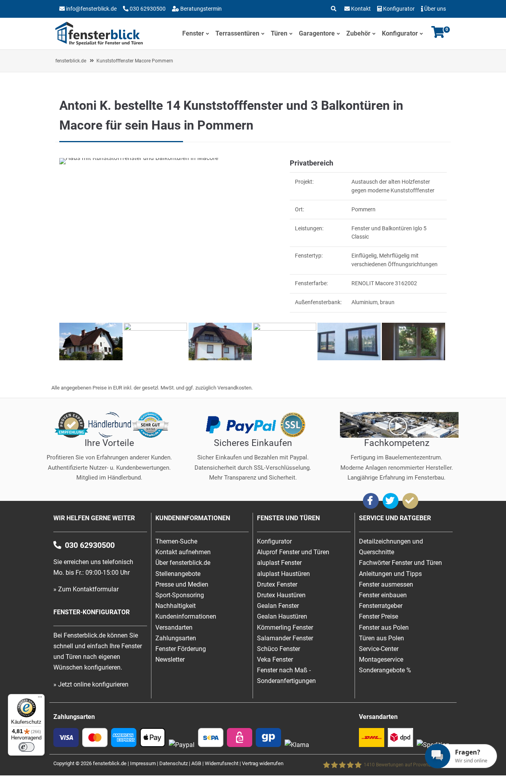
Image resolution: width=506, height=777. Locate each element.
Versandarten (174, 627)
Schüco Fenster (278, 649)
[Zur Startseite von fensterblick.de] (99, 43)
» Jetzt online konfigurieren (90, 684)
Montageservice (381, 659)
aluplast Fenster (279, 562)
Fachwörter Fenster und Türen (400, 562)
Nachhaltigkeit (175, 606)
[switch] (26, 747)
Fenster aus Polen (384, 627)
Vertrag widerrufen (262, 763)
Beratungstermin (200, 9)
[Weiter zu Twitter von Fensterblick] (390, 501)
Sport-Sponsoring (179, 595)
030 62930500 (147, 9)
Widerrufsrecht (221, 763)
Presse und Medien (181, 584)
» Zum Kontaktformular (86, 589)
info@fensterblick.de (91, 9)
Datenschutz (173, 763)
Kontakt (361, 9)
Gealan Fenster (278, 606)
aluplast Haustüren (283, 574)
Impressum (143, 763)
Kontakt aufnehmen (183, 552)
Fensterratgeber (380, 606)
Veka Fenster (275, 659)
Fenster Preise (378, 616)
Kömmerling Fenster (285, 627)
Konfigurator (399, 9)
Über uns (435, 9)
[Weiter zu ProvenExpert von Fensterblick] (410, 501)
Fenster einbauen (383, 595)
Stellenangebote (177, 574)
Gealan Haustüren (282, 616)
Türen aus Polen (381, 638)
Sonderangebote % (385, 670)
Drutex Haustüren (281, 595)
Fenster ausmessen (386, 584)
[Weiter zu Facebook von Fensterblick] (371, 501)
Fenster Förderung (180, 649)
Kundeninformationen (185, 616)
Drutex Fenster (277, 584)
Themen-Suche (176, 541)
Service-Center (378, 649)
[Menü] (40, 699)
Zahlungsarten (175, 638)
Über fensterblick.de (182, 562)
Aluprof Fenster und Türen (293, 552)
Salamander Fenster (285, 638)
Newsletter (170, 659)
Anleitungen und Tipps (390, 574)
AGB (196, 763)
